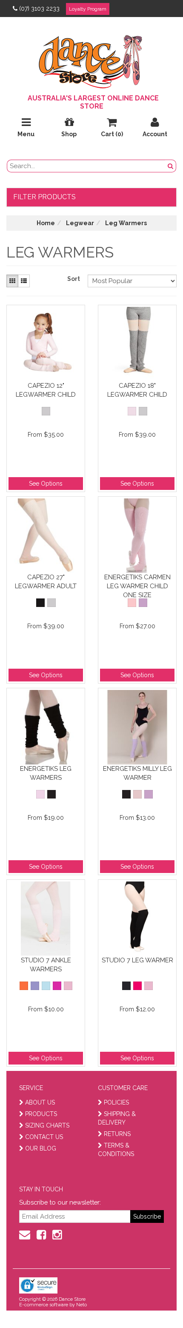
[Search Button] (170, 166)
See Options (46, 483)
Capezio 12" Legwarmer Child (46, 390)
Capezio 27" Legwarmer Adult (46, 581)
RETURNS (117, 1134)
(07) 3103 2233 (39, 8)
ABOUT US (40, 1102)
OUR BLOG (40, 1148)
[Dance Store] (91, 59)
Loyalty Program (87, 9)
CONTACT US (44, 1136)
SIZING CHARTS (47, 1125)
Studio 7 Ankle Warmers (46, 964)
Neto (81, 1305)
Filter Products (44, 197)
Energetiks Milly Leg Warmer (137, 773)
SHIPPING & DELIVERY (117, 1118)
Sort (73, 278)
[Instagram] (57, 1234)
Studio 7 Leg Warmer (137, 960)
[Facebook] (41, 1234)
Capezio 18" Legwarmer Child (137, 390)
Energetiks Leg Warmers (45, 773)
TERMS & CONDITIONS (116, 1149)
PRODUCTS (41, 1113)
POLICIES (116, 1102)
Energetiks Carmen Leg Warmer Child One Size (137, 585)
